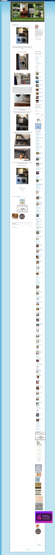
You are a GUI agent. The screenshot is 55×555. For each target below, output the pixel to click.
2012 (36, 68)
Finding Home (37, 276)
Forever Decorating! (38, 358)
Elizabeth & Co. (37, 178)
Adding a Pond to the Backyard (41, 80)
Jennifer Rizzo (37, 140)
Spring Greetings (41, 345)
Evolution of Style (38, 187)
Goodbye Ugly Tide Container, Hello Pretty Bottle (41, 101)
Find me (40, 285)
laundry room (17, 224)
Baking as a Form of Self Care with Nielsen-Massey (41, 250)
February (37, 62)
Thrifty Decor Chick (38, 162)
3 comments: (26, 222)
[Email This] (12, 223)
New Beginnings (40, 302)
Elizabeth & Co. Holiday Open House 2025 (40, 180)
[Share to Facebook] (14, 223)
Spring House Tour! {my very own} (40, 335)
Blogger (29, 549)
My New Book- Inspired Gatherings (40, 232)
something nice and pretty (39, 402)
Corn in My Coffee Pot (38, 374)
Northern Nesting (38, 407)
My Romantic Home (38, 312)
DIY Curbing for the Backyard (40, 76)
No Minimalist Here (38, 207)
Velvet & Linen (37, 226)
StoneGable (37, 279)
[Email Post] (28, 222)
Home (12, 22)
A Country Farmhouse (38, 344)
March (37, 61)
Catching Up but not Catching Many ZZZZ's (40, 245)
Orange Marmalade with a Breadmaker (41, 158)
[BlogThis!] (13, 223)
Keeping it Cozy (38, 271)
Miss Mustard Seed (38, 143)
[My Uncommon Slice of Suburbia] (39, 451)
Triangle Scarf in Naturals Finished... (41, 340)
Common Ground (38, 190)
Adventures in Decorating (39, 260)
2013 (36, 67)
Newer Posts (13, 226)
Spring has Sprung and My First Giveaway (41, 85)
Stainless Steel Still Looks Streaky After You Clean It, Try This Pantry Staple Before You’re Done (39, 138)
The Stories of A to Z (38, 426)
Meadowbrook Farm (38, 423)
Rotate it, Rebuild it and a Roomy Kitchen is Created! (41, 97)
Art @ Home (37, 151)
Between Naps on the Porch (39, 146)
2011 (36, 69)
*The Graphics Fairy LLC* (39, 134)
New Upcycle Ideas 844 (38, 132)
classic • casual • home (38, 210)
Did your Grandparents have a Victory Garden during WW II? (40, 197)
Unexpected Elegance (38, 218)
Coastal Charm (37, 296)
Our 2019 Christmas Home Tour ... (41, 262)
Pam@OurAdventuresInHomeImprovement (39, 29)
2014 (36, 66)
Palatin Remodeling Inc (39, 545)
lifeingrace (37, 223)
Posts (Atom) (16, 227)
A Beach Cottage (38, 241)
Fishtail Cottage (38, 213)
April (37, 60)
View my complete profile (38, 37)
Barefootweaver (38, 339)
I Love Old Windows (40, 72)
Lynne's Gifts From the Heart (39, 323)
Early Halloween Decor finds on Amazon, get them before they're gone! (40, 203)
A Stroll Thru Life (38, 149)
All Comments (37, 111)
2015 (36, 65)
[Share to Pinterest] (15, 223)
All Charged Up (40, 397)
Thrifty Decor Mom (38, 418)
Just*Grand (37, 391)
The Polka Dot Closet (38, 328)
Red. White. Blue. (41, 380)
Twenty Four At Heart (38, 425)
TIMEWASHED (37, 369)
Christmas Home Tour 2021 (38, 219)
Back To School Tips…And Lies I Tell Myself (41, 414)
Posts (36, 110)
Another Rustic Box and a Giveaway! (40, 89)
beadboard (15, 224)
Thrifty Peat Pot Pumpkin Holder (39, 221)
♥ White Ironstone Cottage (39, 301)
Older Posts (31, 226)
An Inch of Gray (38, 243)
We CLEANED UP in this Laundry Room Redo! (21, 25)
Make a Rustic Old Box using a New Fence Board (41, 93)
